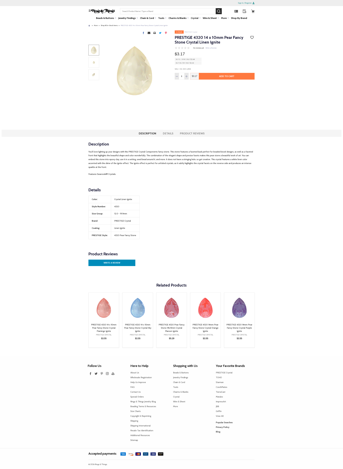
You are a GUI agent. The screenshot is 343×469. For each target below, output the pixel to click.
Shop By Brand (239, 18)
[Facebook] (143, 32)
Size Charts (135, 411)
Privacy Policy (222, 427)
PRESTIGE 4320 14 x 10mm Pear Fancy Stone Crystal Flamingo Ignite (103, 327)
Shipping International (140, 425)
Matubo (219, 396)
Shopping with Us (185, 366)
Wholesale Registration (141, 377)
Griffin (219, 411)
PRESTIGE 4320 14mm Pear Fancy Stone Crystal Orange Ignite (205, 327)
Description (147, 133)
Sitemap (134, 440)
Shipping (134, 421)
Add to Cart (226, 76)
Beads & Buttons (105, 18)
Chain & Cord (147, 18)
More (224, 18)
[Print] (154, 32)
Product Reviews (192, 133)
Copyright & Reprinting (140, 416)
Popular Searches (224, 422)
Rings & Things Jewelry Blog (143, 401)
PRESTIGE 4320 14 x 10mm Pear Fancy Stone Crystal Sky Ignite (137, 327)
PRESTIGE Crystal (190, 32)
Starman (220, 382)
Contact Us (135, 392)
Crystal (194, 18)
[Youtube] (113, 373)
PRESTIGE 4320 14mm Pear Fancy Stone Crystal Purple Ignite (239, 327)
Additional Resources (140, 435)
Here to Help (139, 366)
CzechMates (221, 387)
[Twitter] (160, 32)
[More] (115, 18)
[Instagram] (107, 373)
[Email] (149, 32)
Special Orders (137, 396)
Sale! (225, 11)
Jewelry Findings (127, 18)
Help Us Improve (138, 382)
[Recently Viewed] (244, 11)
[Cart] (253, 11)
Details (168, 133)
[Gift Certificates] (236, 11)
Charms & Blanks (178, 18)
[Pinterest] (165, 32)
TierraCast (220, 392)
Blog (218, 431)
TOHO (219, 377)
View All (220, 416)
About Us (134, 372)
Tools (161, 18)
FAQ (132, 387)
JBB (217, 406)
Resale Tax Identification (141, 430)
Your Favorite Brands (230, 366)
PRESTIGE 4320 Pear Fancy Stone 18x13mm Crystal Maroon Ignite (171, 327)
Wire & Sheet (210, 18)
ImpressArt (221, 401)
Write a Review (211, 48)
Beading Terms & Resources (143, 406)
